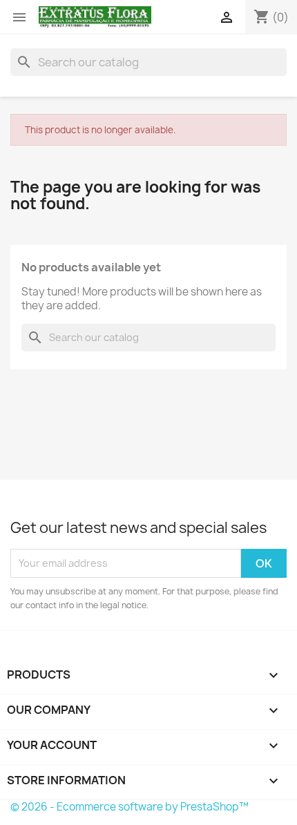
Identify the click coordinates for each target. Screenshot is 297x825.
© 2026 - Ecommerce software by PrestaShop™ (129, 806)
